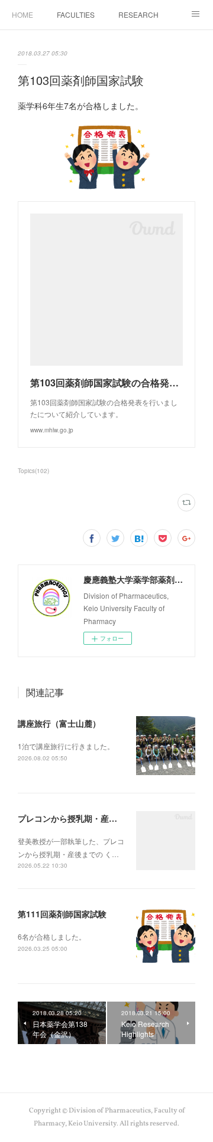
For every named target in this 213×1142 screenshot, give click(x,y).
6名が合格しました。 (52, 936)
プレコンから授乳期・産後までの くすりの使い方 (110, 818)
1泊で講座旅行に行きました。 (66, 746)
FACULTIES (76, 14)
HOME (22, 14)
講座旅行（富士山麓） (59, 723)
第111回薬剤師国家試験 (62, 914)
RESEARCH (138, 14)
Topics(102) (33, 471)
